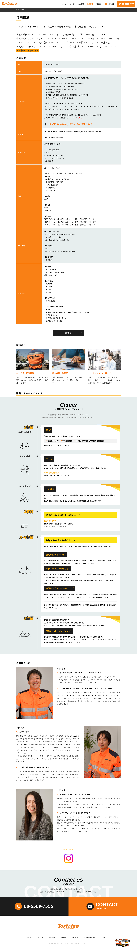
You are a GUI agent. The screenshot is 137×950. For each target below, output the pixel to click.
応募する (68, 333)
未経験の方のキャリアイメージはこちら (71, 124)
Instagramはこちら (68, 849)
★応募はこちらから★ (27, 50)
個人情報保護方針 (89, 937)
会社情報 (81, 4)
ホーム (64, 4)
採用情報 (90, 4)
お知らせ (98, 4)
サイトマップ (105, 937)
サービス (72, 4)
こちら (80, 118)
